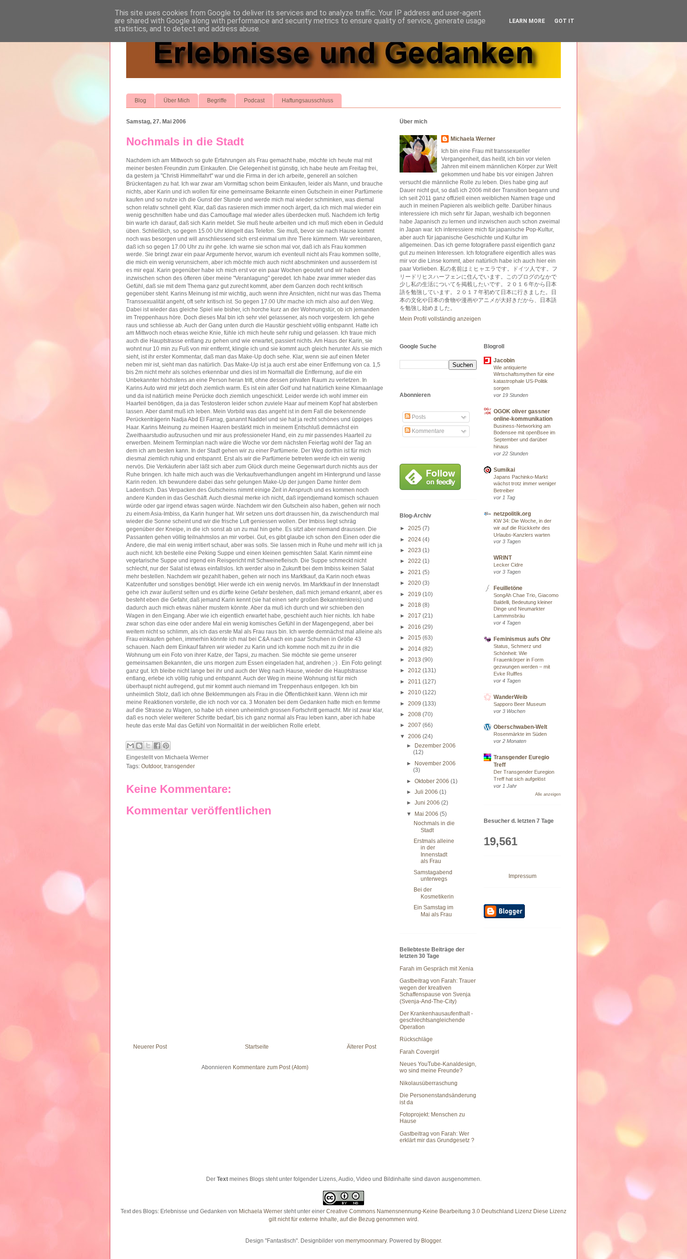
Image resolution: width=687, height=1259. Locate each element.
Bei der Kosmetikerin (434, 892)
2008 (415, 714)
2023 (415, 550)
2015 (415, 637)
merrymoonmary (365, 1240)
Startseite (257, 1046)
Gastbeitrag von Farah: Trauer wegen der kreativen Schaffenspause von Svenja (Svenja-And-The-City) (438, 991)
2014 (415, 649)
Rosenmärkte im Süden (520, 734)
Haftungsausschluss (307, 100)
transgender (179, 766)
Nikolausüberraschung (429, 1083)
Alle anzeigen (548, 794)
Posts (418, 417)
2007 (415, 725)
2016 (415, 627)
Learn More (527, 21)
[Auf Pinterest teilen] (166, 745)
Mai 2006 (427, 814)
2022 (415, 561)
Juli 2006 (427, 792)
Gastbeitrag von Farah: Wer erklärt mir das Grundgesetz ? (437, 1137)
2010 (415, 692)
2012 (415, 670)
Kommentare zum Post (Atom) (270, 1067)
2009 (415, 703)
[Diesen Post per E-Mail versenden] (130, 745)
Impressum (522, 876)
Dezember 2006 (435, 745)
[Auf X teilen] (148, 745)
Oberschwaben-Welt (520, 727)
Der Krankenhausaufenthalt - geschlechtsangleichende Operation (436, 1020)
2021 (415, 572)
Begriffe (217, 100)
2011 (415, 681)
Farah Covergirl (419, 1052)
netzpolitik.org (512, 514)
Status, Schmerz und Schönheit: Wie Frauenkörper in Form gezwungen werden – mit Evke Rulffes (522, 659)
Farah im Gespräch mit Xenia (436, 968)
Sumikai (504, 470)
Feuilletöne (508, 588)
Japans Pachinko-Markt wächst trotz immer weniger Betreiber (525, 484)
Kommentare (427, 431)
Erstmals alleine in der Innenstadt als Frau (434, 851)
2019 (415, 594)
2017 (415, 615)
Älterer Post (361, 1046)
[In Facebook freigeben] (157, 745)
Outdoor (151, 766)
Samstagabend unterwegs (433, 875)
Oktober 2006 (433, 781)
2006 (415, 736)
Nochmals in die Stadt (185, 141)
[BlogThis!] (139, 745)
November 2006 (435, 763)
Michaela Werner (473, 139)
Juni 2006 (428, 802)
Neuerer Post (150, 1046)
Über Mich (177, 100)
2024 (415, 539)
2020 (415, 583)
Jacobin (504, 360)
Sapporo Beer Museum (520, 704)
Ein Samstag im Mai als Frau (433, 910)
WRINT (503, 557)
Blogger (431, 1240)
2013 (415, 659)
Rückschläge (416, 1039)
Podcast (254, 100)
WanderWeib (510, 697)
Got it (564, 21)
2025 (415, 528)
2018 (415, 605)
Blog (140, 100)
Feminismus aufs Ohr (522, 639)
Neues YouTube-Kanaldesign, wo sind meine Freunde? (438, 1067)
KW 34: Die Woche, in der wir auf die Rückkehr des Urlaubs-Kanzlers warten (522, 528)
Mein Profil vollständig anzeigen (440, 319)
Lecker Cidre (508, 565)
